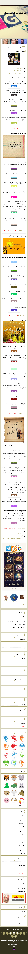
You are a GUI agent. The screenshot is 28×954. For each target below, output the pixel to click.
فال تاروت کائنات (22, 823)
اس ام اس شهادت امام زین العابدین (19, 630)
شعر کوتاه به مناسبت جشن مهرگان (17, 68)
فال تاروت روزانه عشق (21, 848)
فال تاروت (23, 853)
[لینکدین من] (12, 936)
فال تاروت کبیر (22, 818)
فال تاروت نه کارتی (21, 840)
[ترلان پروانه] (14, 42)
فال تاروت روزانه (22, 815)
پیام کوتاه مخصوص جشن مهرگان (17, 72)
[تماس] (10, 933)
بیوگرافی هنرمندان (21, 921)
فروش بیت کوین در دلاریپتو (20, 865)
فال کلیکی (23, 704)
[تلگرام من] (20, 933)
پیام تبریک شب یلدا (21, 891)
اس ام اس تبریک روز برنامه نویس (19, 627)
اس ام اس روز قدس (20, 532)
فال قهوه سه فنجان (21, 661)
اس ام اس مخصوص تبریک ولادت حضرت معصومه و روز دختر (13, 538)
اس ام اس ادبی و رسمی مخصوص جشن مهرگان (15, 73)
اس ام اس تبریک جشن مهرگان (14, 13)
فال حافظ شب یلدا (21, 888)
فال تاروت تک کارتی (21, 826)
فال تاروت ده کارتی (21, 842)
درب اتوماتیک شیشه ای (20, 871)
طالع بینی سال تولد (21, 806)
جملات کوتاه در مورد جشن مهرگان (17, 70)
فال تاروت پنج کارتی (21, 834)
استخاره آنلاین (22, 639)
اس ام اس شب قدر (21, 619)
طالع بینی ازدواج (22, 683)
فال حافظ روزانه (22, 886)
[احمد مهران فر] (22, 42)
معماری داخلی (22, 863)
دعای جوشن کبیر (22, 692)
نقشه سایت (10, 944)
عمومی (18, 605)
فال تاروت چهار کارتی (21, 831)
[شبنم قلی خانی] (6, 42)
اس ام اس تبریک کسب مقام (18, 535)
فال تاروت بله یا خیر (21, 850)
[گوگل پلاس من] (4, 933)
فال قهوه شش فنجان (21, 664)
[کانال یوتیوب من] (15, 936)
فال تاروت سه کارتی (21, 829)
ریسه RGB (23, 723)
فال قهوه (23, 658)
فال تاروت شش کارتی (21, 837)
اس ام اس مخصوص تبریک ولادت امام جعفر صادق (16, 616)
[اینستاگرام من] (14, 933)
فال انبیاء (23, 649)
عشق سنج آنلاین (22, 714)
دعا (24, 695)
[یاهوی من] (24, 933)
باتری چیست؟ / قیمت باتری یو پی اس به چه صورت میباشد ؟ (14, 868)
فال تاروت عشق (22, 845)
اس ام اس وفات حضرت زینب (18, 540)
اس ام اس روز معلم (20, 533)
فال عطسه (23, 911)
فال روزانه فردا (22, 924)
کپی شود (14, 86)
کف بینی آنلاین (22, 673)
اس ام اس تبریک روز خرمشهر (20, 624)
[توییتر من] (7, 933)
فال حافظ (23, 883)
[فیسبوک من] (17, 933)
